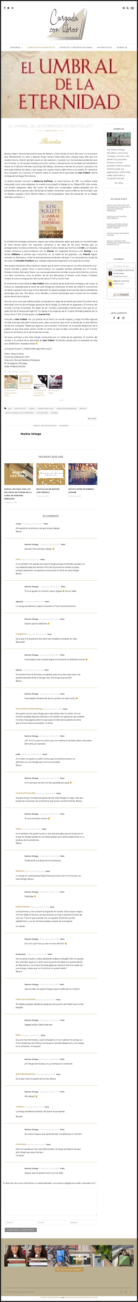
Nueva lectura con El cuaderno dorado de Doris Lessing (117, 226)
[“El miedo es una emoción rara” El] (123, 1256)
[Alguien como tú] (110, 287)
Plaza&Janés (42, 413)
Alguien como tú (121, 281)
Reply (46, 524)
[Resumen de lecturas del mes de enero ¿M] (36, 1256)
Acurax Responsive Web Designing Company (81, 1297)
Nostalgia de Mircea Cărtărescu (117, 217)
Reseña (54, 413)
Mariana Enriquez (121, 276)
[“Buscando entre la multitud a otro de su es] (58, 1256)
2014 (10, 408)
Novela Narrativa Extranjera (20, 413)
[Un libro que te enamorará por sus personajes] (80, 1256)
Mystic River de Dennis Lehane (118, 234)
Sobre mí (122, 47)
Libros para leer (45, 408)
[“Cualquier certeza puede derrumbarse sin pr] (101, 1256)
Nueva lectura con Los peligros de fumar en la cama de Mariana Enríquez (119, 208)
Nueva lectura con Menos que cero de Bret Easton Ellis (118, 242)
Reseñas (15, 47)
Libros (32, 408)
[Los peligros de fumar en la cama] (110, 276)
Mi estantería (121, 266)
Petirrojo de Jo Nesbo (54, 391)
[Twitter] (118, 318)
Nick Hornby (119, 284)
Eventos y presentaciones (75, 47)
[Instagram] (12, 8)
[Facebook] (114, 318)
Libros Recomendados (41, 47)
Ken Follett (20, 408)
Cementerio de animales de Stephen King (39, 392)
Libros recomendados (66, 408)
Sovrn (61, 400)
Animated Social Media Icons (51, 1297)
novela (83, 408)
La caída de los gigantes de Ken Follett (10, 392)
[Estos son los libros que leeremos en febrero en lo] (15, 1256)
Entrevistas (104, 47)
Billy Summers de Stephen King (25, 387)
